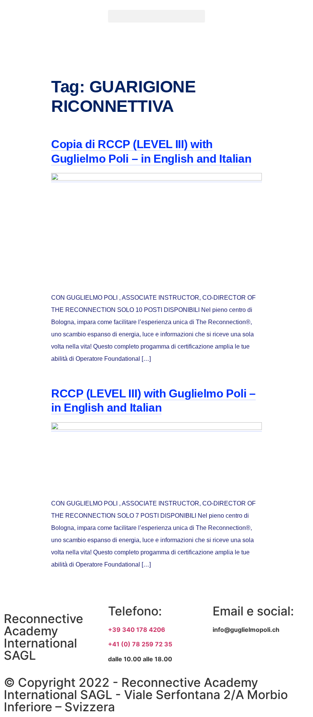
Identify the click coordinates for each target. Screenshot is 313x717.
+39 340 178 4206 (136, 629)
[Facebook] (222, 656)
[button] (156, 16)
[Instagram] (254, 656)
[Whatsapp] (286, 656)
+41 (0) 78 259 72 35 (140, 644)
